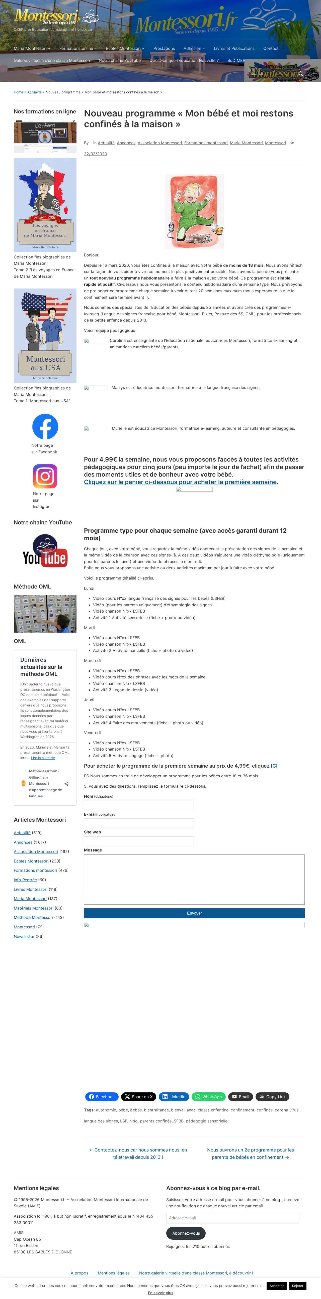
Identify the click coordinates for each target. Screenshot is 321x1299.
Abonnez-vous (186, 1233)
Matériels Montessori (33, 908)
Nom (98, 796)
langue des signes (101, 1120)
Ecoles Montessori (123, 48)
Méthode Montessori (33, 917)
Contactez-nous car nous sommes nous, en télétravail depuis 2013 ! (138, 1153)
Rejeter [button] (297, 1286)
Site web (92, 831)
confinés (265, 1109)
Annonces (23, 842)
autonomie (106, 1109)
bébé (123, 1109)
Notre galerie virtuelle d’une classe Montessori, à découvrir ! (196, 1272)
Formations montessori (35, 870)
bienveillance (183, 1109)
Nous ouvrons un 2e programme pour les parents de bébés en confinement (250, 1153)
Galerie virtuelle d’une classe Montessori (52, 60)
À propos (79, 1272)
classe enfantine (213, 1109)
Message (93, 849)
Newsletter (24, 936)
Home (18, 92)
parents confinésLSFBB (162, 1120)
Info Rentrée (25, 879)
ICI (274, 766)
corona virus (286, 1109)
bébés (136, 1109)
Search (301, 74)
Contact (271, 48)
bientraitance (156, 1109)
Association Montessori (36, 851)
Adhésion (192, 48)
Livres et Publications (234, 48)
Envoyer (194, 913)
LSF (123, 1120)
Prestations (164, 48)
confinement (242, 1109)
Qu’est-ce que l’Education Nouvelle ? (184, 60)
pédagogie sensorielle (206, 1120)
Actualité (34, 92)
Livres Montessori (30, 889)
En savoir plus (160, 1292)
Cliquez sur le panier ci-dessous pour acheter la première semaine (180, 482)
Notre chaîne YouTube (120, 60)
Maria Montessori (30, 48)
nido (133, 1120)
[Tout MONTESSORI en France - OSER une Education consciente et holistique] (57, 15)
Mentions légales (114, 1272)
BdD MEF (236, 60)
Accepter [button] (277, 1286)
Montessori (24, 926)
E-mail (100, 814)
